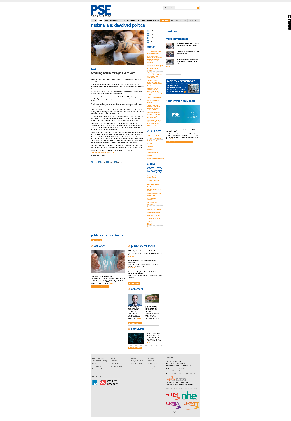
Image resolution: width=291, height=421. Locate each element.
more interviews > (135, 348)
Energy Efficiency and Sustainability (154, 194)
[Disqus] (117, 195)
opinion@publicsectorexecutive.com (103, 152)
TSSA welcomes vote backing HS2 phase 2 (154, 52)
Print (95, 162)
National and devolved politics (154, 190)
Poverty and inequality (154, 212)
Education (150, 224)
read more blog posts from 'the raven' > (179, 142)
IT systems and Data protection (153, 203)
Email (103, 162)
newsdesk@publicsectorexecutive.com (183, 373)
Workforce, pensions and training (153, 181)
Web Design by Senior (172, 412)
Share (111, 162)
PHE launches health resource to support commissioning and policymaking (153, 115)
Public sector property (154, 215)
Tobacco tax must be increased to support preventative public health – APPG (153, 107)
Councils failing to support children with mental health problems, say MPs (154, 83)
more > (112, 283)
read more (131, 256)
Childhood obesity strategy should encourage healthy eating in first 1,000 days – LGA (155, 91)
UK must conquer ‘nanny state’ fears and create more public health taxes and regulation (154, 59)
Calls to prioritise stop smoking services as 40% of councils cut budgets (154, 100)
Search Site (169, 8)
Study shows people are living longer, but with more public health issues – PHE (154, 123)
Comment (120, 162)
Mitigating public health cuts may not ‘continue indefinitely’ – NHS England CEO (154, 75)
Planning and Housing (154, 210)
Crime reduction (152, 227)
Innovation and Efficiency (151, 198)
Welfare (149, 221)
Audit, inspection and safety (153, 185)
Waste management (153, 218)
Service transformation (154, 207)
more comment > (134, 323)
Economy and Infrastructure (151, 176)
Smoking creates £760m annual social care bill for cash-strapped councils (155, 68)
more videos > (96, 240)
